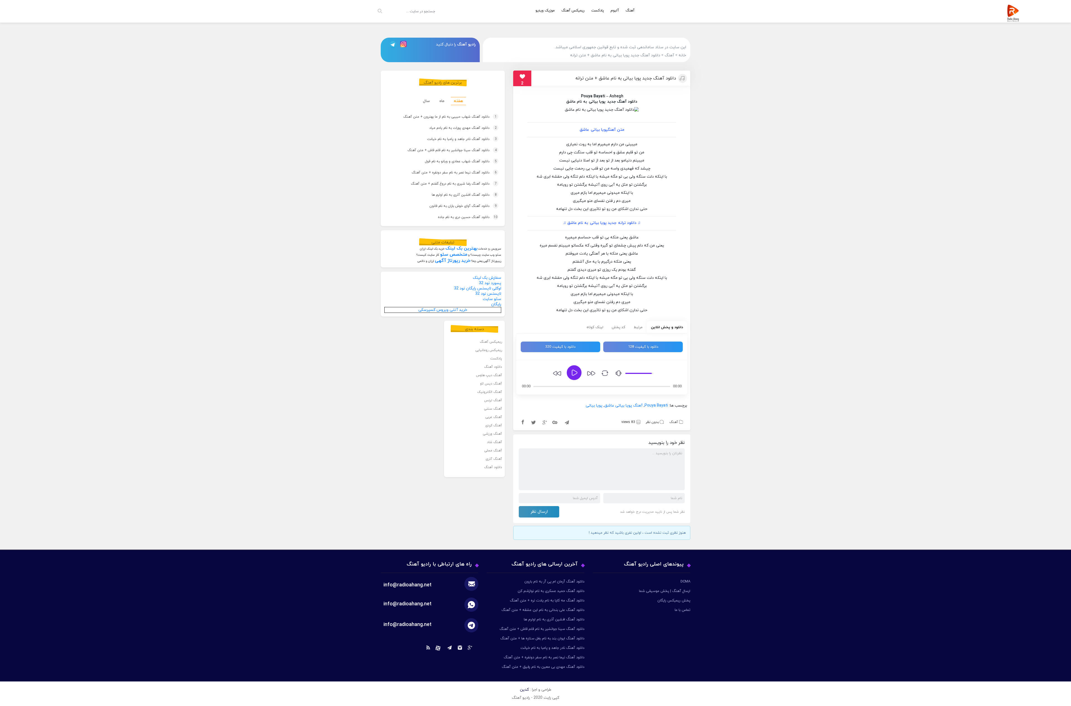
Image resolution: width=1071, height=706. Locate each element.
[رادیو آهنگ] (1014, 18)
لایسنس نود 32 (488, 293)
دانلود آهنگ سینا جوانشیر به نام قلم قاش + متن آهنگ (444, 150)
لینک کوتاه (595, 327)
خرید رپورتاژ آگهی (453, 261)
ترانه (622, 223)
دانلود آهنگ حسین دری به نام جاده (460, 217)
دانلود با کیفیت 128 (643, 346)
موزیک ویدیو (545, 10)
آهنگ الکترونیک (489, 392)
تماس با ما (682, 610)
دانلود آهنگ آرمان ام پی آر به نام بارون (554, 581)
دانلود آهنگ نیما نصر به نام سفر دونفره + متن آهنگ (446, 172)
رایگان (496, 304)
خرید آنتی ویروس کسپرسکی (442, 310)
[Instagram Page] (404, 44)
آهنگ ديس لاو (491, 383)
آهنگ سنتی (493, 409)
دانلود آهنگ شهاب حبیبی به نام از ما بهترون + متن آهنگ (441, 117)
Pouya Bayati (593, 96)
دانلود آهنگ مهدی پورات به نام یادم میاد (454, 128)
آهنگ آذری (494, 459)
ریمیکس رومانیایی (488, 350)
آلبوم (615, 10)
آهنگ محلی (493, 450)
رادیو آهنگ (466, 44)
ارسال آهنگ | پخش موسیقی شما (664, 591)
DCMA (685, 581)
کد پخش (618, 327)
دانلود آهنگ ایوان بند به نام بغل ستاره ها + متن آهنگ (542, 638)
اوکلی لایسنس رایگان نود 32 (477, 288)
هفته (458, 101)
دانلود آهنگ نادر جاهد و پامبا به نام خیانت (454, 139)
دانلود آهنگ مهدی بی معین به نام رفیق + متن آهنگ (543, 666)
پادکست (597, 10)
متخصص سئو (453, 255)
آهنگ (630, 10)
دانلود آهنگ (493, 367)
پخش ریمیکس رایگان (673, 600)
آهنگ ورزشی (492, 434)
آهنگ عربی (493, 417)
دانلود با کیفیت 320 (560, 346)
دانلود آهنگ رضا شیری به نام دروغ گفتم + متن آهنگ (446, 184)
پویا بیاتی (597, 101)
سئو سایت (492, 299)
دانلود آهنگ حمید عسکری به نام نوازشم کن (551, 591)
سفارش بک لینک (487, 278)
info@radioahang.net (407, 604)
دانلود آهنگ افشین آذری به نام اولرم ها (456, 195)
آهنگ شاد (494, 442)
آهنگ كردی (493, 425)
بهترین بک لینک (461, 248)
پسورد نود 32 (490, 283)
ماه (441, 101)
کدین (524, 689)
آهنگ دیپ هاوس (489, 375)
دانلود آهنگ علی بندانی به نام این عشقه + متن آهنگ (542, 610)
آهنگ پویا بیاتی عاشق (623, 405)
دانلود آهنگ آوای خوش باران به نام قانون (455, 206)
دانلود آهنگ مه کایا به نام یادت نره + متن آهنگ (547, 600)
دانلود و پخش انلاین (667, 327)
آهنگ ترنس (493, 400)
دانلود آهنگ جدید (622, 101)
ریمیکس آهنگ (573, 10)
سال (426, 101)
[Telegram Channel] (391, 44)
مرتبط (638, 327)
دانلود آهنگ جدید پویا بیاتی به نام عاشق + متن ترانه (625, 78)
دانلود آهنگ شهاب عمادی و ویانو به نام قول (453, 161)
